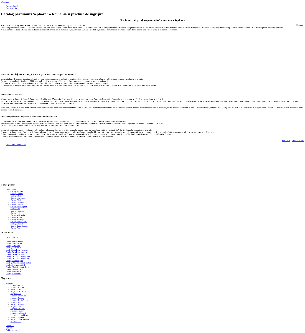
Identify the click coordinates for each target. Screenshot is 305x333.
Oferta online (11, 189)
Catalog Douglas (16, 204)
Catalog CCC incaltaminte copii (18, 256)
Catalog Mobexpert (17, 219)
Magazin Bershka (17, 287)
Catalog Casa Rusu (17, 198)
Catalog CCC (15, 200)
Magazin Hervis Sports (19, 300)
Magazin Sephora (17, 317)
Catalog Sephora (16, 224)
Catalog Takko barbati (14, 271)
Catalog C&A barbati (14, 243)
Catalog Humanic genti (14, 261)
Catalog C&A (15, 196)
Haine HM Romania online (16, 145)
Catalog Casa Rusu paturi (15, 254)
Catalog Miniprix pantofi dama (17, 267)
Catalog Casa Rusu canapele (16, 252)
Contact (9, 328)
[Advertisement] (72, 50)
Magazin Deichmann (18, 296)
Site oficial (286, 141)
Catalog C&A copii (13, 246)
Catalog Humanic (17, 211)
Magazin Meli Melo (17, 309)
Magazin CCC (15, 294)
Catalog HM (15, 209)
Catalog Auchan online (14, 241)
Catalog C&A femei (13, 248)
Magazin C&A (16, 289)
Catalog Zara (15, 228)
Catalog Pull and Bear (18, 222)
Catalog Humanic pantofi (15, 265)
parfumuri (70, 121)
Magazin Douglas (17, 298)
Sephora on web (298, 141)
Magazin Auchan (16, 285)
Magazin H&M (16, 302)
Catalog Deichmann (17, 202)
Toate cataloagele (12, 6)
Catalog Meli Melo (17, 215)
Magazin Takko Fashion (19, 319)
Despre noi (10, 326)
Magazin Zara (15, 322)
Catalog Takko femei (13, 274)
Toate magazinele (12, 8)
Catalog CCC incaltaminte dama (18, 259)
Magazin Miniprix (17, 311)
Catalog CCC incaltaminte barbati (18, 263)
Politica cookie (11, 330)
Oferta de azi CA (12, 237)
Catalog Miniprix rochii (14, 269)
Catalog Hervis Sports (18, 207)
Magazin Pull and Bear (19, 315)
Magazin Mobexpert (18, 313)
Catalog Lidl (15, 213)
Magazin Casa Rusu (18, 291)
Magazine (9, 283)
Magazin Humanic (17, 304)
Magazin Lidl (15, 307)
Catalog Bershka (16, 194)
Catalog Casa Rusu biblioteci (17, 250)
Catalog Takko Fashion (19, 226)
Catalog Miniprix (16, 217)
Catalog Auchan (16, 192)
